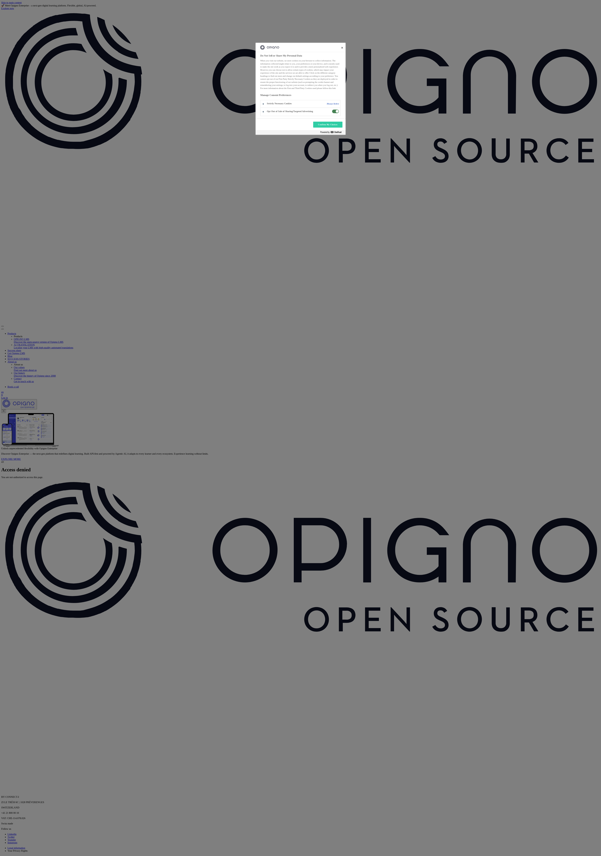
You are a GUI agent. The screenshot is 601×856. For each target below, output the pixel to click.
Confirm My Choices (327, 125)
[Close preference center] (342, 47)
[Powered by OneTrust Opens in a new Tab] (332, 133)
